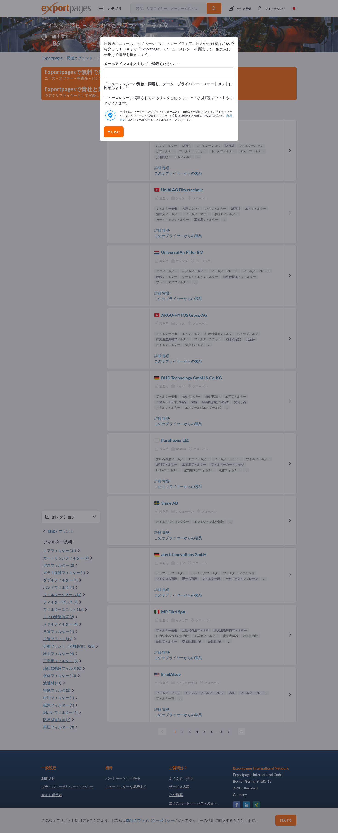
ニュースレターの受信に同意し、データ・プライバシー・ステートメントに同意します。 (168, 85)
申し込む (114, 132)
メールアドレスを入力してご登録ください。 (141, 63)
